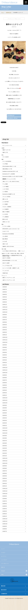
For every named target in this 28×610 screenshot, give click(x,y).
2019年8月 (5, 498)
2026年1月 (5, 304)
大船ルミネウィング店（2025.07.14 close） (11, 181)
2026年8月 (5, 286)
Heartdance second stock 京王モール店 (10, 171)
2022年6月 (5, 412)
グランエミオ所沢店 (6, 196)
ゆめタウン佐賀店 (6, 263)
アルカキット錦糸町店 (7, 206)
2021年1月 (5, 455)
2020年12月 (5, 458)
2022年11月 (5, 400)
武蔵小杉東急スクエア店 (7, 168)
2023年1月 (5, 395)
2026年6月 (5, 291)
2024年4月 (5, 357)
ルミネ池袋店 (5, 204)
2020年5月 (5, 475)
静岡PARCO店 (8, 12)
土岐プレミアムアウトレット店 (9, 280)
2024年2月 (5, 362)
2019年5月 (5, 506)
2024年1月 (5, 365)
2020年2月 (5, 483)
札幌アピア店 (5, 152)
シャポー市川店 (6, 189)
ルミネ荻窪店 (5, 191)
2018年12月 (5, 518)
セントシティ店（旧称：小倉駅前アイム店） (11, 268)
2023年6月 (5, 382)
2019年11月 (5, 491)
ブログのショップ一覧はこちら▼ (14, 18)
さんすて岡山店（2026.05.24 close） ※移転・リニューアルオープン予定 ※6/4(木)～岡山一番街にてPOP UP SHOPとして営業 (14, 251)
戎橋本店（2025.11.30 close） (8, 246)
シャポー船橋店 (6, 186)
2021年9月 (5, 435)
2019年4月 (5, 508)
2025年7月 (5, 319)
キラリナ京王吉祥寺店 (7, 161)
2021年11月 (5, 430)
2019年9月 (5, 496)
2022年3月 (5, 420)
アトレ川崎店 (5, 184)
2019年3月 (5, 511)
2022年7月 (5, 410)
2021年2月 (5, 453)
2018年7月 (5, 531)
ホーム (2, 12)
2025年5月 (5, 324)
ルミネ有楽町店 (6, 209)
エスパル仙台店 (6, 156)
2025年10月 (5, 312)
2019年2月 (5, 513)
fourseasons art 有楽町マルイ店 (9, 194)
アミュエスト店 (6, 270)
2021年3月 (5, 450)
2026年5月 (5, 294)
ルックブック (3, 556)
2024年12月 (5, 337)
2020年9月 (5, 465)
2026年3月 (5, 299)
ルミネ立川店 (5, 214)
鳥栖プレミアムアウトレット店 (9, 277)
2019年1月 (5, 516)
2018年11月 (5, 521)
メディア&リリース (5, 563)
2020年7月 (5, 470)
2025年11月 (5, 309)
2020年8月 (5, 468)
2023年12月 (5, 367)
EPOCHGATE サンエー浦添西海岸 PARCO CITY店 (12, 255)
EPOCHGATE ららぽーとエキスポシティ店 (11, 228)
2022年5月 (5, 415)
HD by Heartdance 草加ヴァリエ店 (9, 166)
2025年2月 (5, 332)
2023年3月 (5, 390)
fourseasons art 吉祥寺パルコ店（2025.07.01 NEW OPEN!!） (12, 177)
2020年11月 (5, 460)
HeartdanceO (10, 115)
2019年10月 (5, 493)
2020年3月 (5, 480)
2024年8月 (5, 347)
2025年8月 (5, 317)
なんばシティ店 (6, 231)
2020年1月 (5, 486)
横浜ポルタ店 (5, 219)
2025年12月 (5, 307)
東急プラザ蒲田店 (6, 211)
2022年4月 (5, 417)
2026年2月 (5, 302)
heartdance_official (12, 118)
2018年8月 (5, 528)
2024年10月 (5, 342)
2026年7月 (5, 289)
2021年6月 (5, 443)
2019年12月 (5, 488)
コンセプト (3, 552)
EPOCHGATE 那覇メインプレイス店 (10, 260)
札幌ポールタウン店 (6, 149)
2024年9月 (5, 344)
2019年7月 (5, 501)
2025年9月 (5, 314)
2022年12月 (5, 397)
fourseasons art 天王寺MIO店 (8, 233)
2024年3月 (5, 360)
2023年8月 (5, 377)
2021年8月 (5, 438)
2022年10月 (5, 402)
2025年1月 (5, 334)
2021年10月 (5, 433)
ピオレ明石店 (5, 236)
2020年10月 (5, 463)
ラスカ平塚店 (5, 163)
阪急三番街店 (5, 238)
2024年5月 (5, 354)
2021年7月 (5, 440)
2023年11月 (5, 370)
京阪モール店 (5, 243)
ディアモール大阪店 (6, 226)
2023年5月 (5, 385)
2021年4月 (5, 448)
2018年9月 (5, 526)
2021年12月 (5, 428)
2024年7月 (5, 349)
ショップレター (4, 559)
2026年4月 (5, 297)
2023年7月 (5, 380)
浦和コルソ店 (5, 199)
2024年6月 (5, 352)
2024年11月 (5, 339)
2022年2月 (5, 423)
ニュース (3, 548)
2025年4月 (5, 327)
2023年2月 (5, 392)
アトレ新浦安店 (6, 216)
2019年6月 (5, 503)
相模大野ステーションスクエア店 (9, 179)
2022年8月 (5, 407)
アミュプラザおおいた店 (7, 265)
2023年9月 (5, 375)
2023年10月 (5, 372)
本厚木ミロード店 (6, 221)
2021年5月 (5, 445)
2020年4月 (5, 478)
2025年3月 (5, 329)
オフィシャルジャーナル (7, 145)
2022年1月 (5, 425)
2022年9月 (5, 405)
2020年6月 (5, 473)
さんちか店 (5, 241)
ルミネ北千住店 (6, 201)
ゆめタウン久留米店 (6, 257)
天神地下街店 (5, 273)
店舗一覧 (3, 567)
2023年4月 (5, 387)
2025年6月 (5, 322)
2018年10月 (5, 523)
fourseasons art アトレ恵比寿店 (9, 173)
